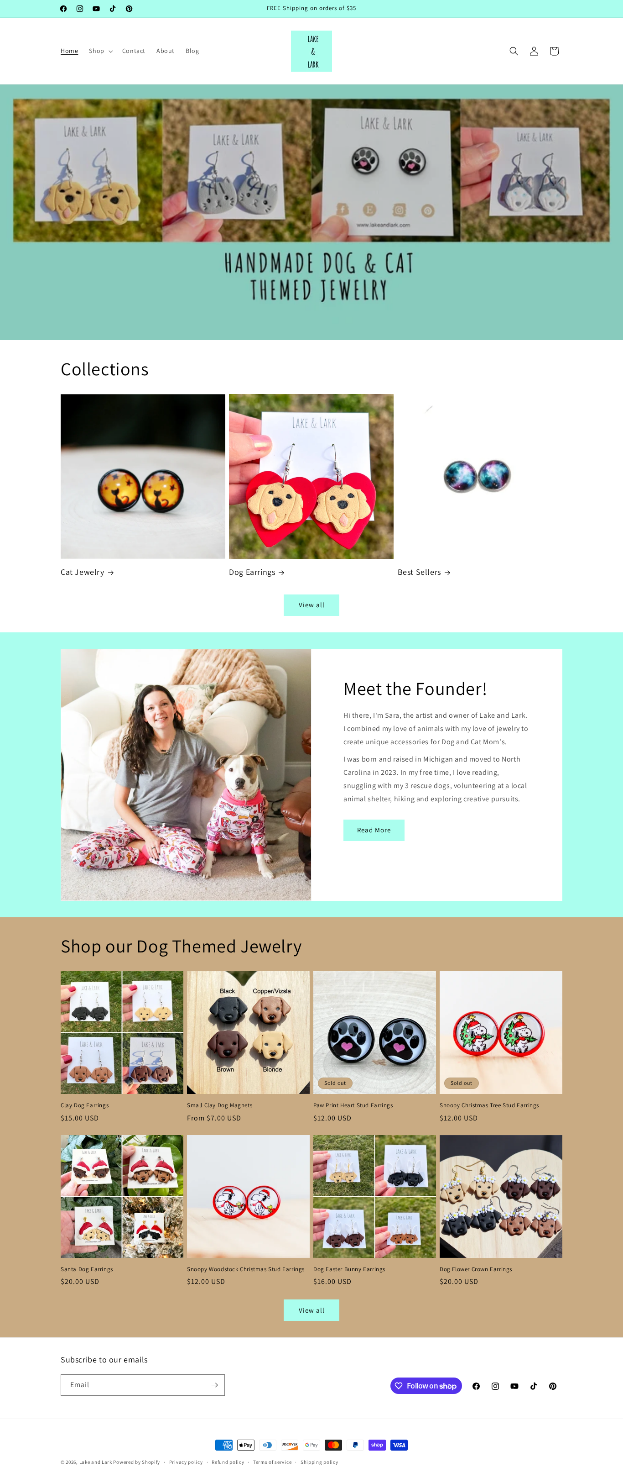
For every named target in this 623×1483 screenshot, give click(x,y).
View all (312, 604)
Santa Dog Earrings (87, 1269)
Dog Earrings (252, 572)
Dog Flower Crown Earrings (476, 1269)
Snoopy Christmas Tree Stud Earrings (489, 1105)
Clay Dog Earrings (85, 1105)
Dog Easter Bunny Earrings (349, 1269)
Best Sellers (419, 572)
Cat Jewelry (82, 572)
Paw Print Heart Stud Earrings (353, 1105)
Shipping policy (319, 1462)
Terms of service (272, 1462)
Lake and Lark (95, 1462)
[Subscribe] (214, 1385)
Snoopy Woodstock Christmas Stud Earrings (246, 1269)
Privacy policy (186, 1462)
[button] (99, 50)
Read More (374, 830)
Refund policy (228, 1462)
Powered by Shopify (136, 1462)
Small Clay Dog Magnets (219, 1105)
